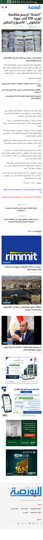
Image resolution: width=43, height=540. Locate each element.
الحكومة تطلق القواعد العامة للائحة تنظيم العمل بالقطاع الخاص (23, 97)
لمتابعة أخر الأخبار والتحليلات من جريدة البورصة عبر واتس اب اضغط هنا (22, 190)
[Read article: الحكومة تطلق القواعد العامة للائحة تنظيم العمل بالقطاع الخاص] (21, 330)
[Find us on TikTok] (18, 523)
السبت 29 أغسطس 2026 (34, 313)
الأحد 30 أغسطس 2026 (35, 272)
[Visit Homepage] (34, 7)
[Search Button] (3, 7)
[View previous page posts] (23, 103)
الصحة (33, 183)
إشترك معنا (24, 508)
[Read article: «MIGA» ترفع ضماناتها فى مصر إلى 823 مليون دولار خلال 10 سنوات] (21, 290)
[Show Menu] (6, 7)
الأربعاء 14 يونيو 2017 (17, 26)
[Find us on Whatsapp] (26, 523)
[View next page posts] (19, 103)
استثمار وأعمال (6, 262)
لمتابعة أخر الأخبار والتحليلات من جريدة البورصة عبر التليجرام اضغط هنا (21, 196)
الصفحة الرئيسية (35, 508)
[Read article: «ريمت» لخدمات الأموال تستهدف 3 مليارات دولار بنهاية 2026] (21, 250)
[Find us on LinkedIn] (33, 523)
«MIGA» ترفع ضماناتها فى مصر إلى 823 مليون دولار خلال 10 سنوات (21, 91)
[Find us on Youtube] (30, 523)
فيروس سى (26, 183)
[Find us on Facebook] (40, 523)
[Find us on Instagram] (22, 523)
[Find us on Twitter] (37, 523)
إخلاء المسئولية (35, 512)
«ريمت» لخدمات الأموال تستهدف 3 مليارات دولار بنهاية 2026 (21, 84)
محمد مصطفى (32, 26)
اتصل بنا (25, 512)
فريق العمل (15, 508)
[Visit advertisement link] (21, 2)
